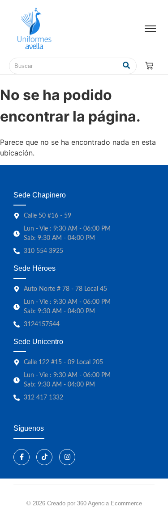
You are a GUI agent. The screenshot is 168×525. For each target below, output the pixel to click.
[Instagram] (67, 457)
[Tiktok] (44, 457)
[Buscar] (126, 66)
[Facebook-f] (21, 457)
